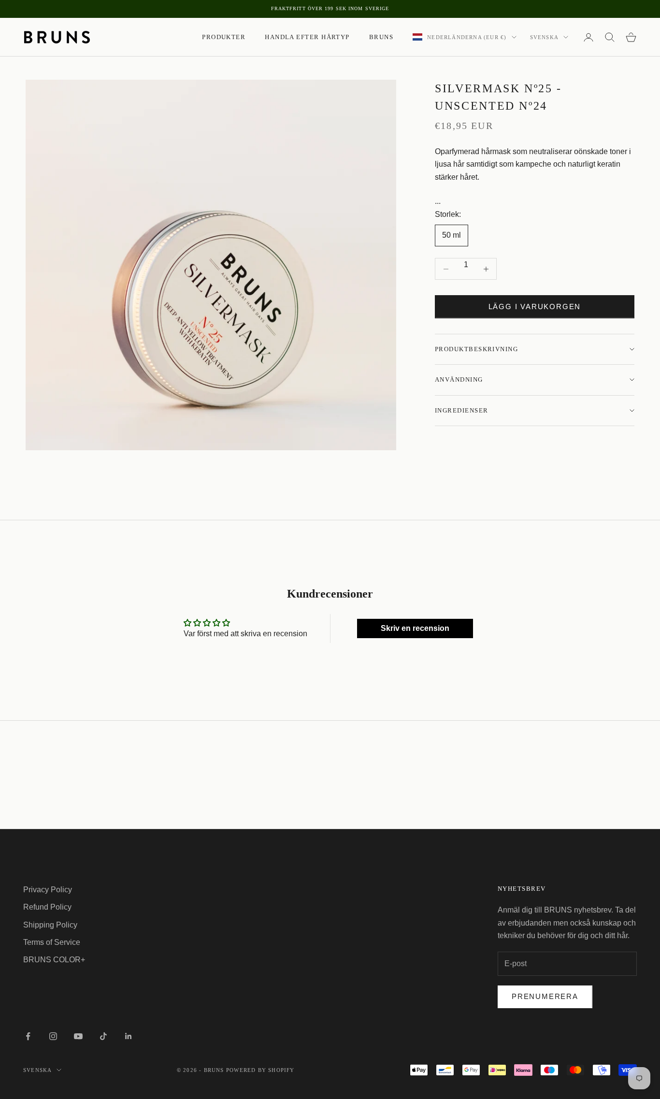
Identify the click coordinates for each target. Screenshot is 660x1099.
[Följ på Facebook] (28, 1036)
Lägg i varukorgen (534, 306)
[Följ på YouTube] (78, 1036)
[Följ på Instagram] (53, 1036)
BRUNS (381, 37)
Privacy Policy (47, 889)
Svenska (544, 37)
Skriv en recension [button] (415, 628)
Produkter (223, 37)
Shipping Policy (50, 925)
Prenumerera (545, 996)
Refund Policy (47, 907)
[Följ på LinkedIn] (128, 1036)
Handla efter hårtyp (307, 37)
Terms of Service (51, 942)
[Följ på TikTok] (103, 1036)
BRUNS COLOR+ (54, 960)
